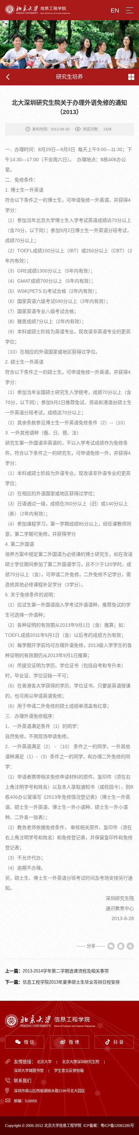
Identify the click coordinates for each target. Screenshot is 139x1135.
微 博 (74, 1042)
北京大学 (44, 1062)
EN (115, 10)
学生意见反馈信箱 (69, 1071)
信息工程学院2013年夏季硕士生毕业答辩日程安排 (71, 982)
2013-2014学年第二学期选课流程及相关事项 (66, 970)
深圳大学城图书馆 (29, 1071)
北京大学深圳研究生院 (80, 1062)
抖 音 (118, 1042)
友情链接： (25, 1061)
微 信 (29, 1042)
